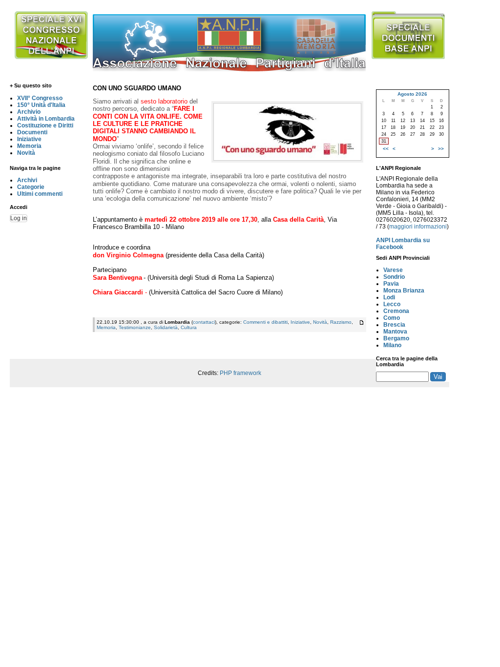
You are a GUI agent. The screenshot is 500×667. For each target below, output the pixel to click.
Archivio (29, 111)
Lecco (391, 304)
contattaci (204, 322)
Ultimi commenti (39, 193)
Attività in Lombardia (46, 118)
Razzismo (341, 322)
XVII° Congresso (39, 98)
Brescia (394, 324)
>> (441, 148)
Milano (392, 345)
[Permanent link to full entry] (361, 322)
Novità (26, 152)
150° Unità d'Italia (41, 105)
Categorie (30, 187)
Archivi (27, 180)
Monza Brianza (403, 290)
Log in (18, 218)
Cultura (189, 327)
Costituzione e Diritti (45, 125)
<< (386, 148)
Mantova (395, 331)
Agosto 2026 (412, 94)
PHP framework (240, 373)
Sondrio (394, 276)
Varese (393, 270)
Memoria (29, 146)
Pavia (391, 283)
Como (391, 317)
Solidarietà (166, 327)
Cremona (396, 311)
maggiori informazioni (418, 226)
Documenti (32, 132)
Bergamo (396, 338)
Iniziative (29, 139)
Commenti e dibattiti (265, 322)
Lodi (389, 297)
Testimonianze (135, 327)
